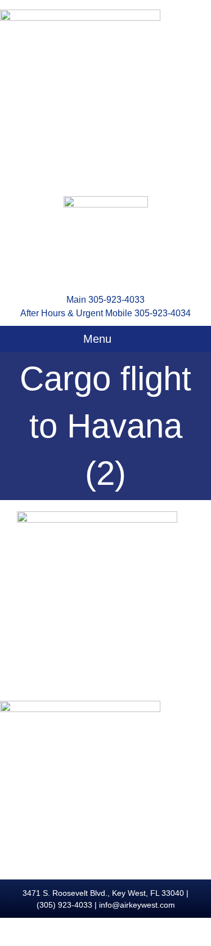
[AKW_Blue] (106, 201)
